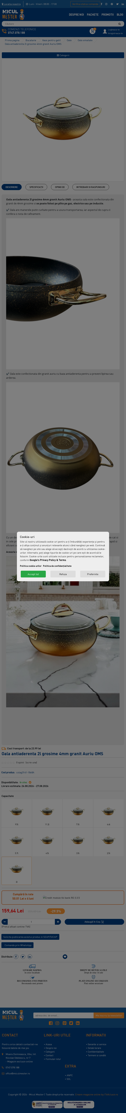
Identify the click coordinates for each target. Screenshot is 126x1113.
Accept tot (33, 574)
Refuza (63, 574)
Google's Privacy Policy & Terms (48, 559)
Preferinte (92, 574)
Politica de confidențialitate (57, 566)
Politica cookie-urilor (30, 566)
